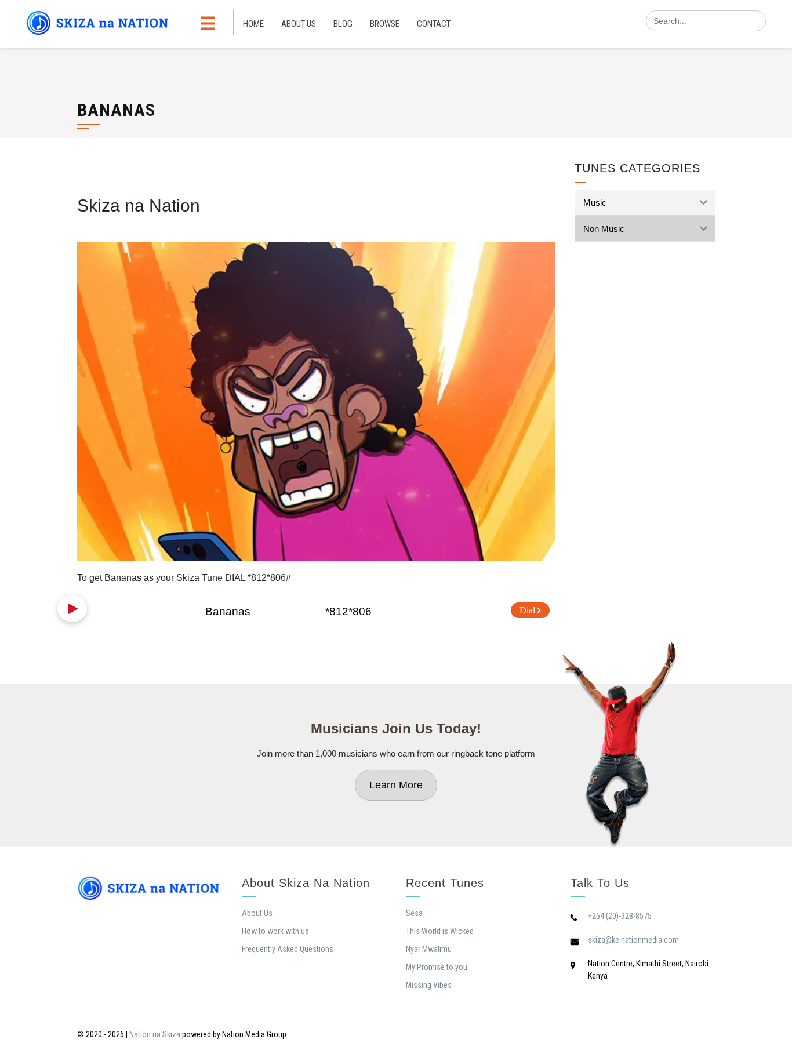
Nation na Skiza (154, 1034)
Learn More (396, 785)
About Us (298, 24)
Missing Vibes (429, 985)
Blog (343, 24)
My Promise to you (436, 967)
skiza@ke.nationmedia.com (633, 939)
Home (253, 24)
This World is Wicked (440, 931)
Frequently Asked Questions (287, 949)
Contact (434, 24)
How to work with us (275, 931)
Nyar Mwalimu (429, 949)
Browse (384, 24)
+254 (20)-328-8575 (620, 916)
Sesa (414, 913)
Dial (528, 610)
